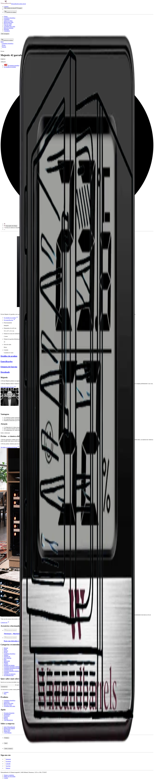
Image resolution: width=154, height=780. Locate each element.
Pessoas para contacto (12, 753)
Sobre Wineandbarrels (12, 751)
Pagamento (10, 749)
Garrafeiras (10, 742)
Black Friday (10, 754)
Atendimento (10, 747)
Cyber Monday (11, 757)
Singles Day (10, 756)
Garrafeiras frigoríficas (12, 741)
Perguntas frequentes (12, 746)
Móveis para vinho (12, 744)
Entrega (9, 750)
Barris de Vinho (11, 745)
